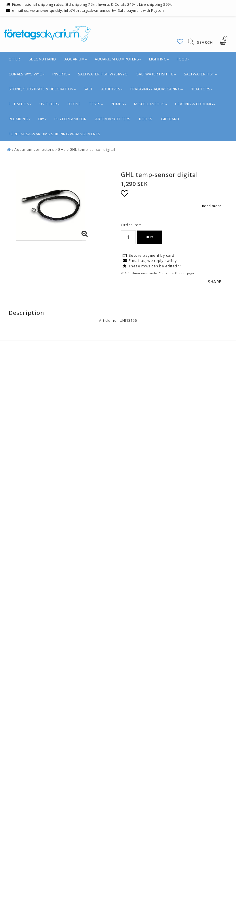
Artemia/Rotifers (112, 118)
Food (182, 59)
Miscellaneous (149, 103)
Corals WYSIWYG (25, 74)
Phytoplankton (70, 118)
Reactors (200, 89)
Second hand (42, 59)
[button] (180, 41)
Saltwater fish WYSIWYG (103, 74)
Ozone (74, 103)
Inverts (60, 74)
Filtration (19, 103)
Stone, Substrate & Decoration (41, 89)
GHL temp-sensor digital (92, 149)
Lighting (158, 59)
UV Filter (48, 103)
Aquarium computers (117, 59)
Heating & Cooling (194, 103)
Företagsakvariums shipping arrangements (54, 133)
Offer (14, 59)
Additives (111, 89)
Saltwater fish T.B (155, 74)
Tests (95, 103)
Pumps (117, 103)
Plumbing (18, 118)
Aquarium (74, 59)
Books (146, 118)
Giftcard (170, 118)
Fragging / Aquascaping (155, 89)
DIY (41, 118)
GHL (62, 149)
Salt (88, 89)
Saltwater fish (199, 74)
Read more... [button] (213, 205)
